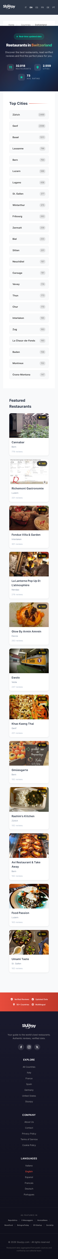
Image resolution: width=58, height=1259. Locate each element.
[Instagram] (29, 1047)
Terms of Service (29, 1139)
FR (42, 7)
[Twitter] (37, 1047)
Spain (29, 1084)
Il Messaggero (27, 1220)
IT (26, 7)
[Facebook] (21, 1047)
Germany (29, 1090)
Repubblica (12, 1220)
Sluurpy (29, 1101)
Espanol (29, 1177)
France (29, 1078)
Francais (29, 1183)
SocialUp (50, 1225)
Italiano (29, 1165)
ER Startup (37, 1225)
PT (53, 7)
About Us (29, 1122)
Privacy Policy (29, 1133)
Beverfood (8, 1225)
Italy (29, 1072)
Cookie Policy (29, 1145)
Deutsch (29, 1188)
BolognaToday (23, 1225)
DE (48, 7)
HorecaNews (42, 1220)
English (29, 1171)
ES (37, 7)
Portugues (29, 1194)
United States (29, 1095)
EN (31, 7)
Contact (29, 1127)
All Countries (29, 1067)
